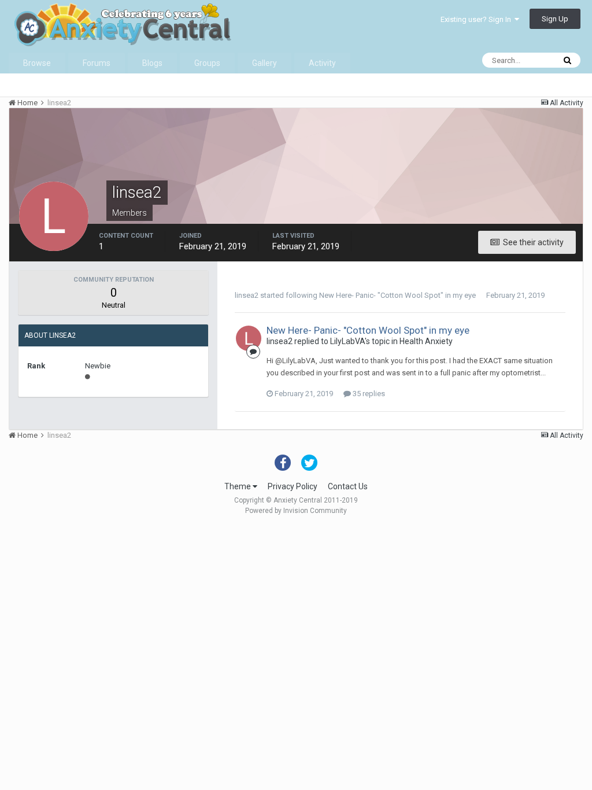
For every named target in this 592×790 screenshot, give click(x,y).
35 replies (368, 393)
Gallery (264, 63)
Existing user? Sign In (478, 19)
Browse (37, 63)
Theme (238, 486)
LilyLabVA (347, 341)
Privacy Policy (292, 486)
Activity (322, 63)
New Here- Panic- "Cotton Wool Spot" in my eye (397, 295)
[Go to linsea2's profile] (248, 338)
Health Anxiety (426, 341)
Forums (96, 63)
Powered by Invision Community (296, 511)
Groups (207, 63)
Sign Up (555, 18)
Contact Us (348, 486)
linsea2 (246, 295)
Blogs (152, 63)
